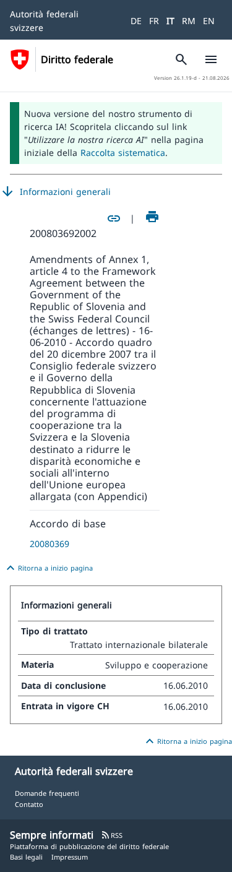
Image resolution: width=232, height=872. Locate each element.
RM (188, 21)
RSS (111, 835)
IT (170, 21)
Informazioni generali (55, 191)
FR (154, 21)
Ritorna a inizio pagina (48, 568)
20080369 (49, 544)
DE (136, 21)
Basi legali (26, 856)
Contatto (29, 804)
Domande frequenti (47, 793)
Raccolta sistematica (122, 152)
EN (209, 21)
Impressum (69, 856)
